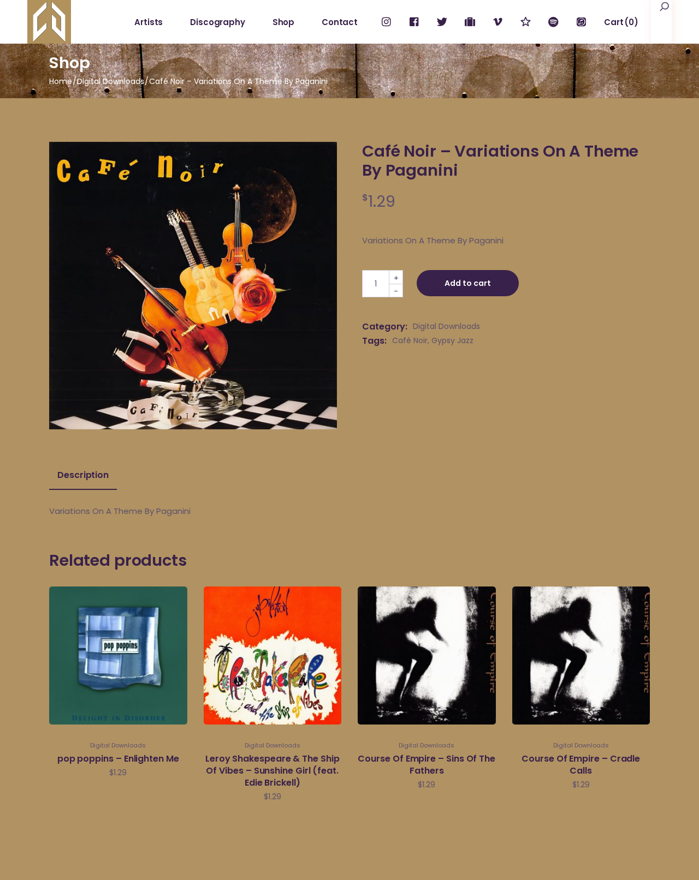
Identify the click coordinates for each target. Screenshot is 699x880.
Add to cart (468, 283)
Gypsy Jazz (452, 340)
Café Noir (410, 340)
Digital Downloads (446, 326)
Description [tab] (83, 475)
